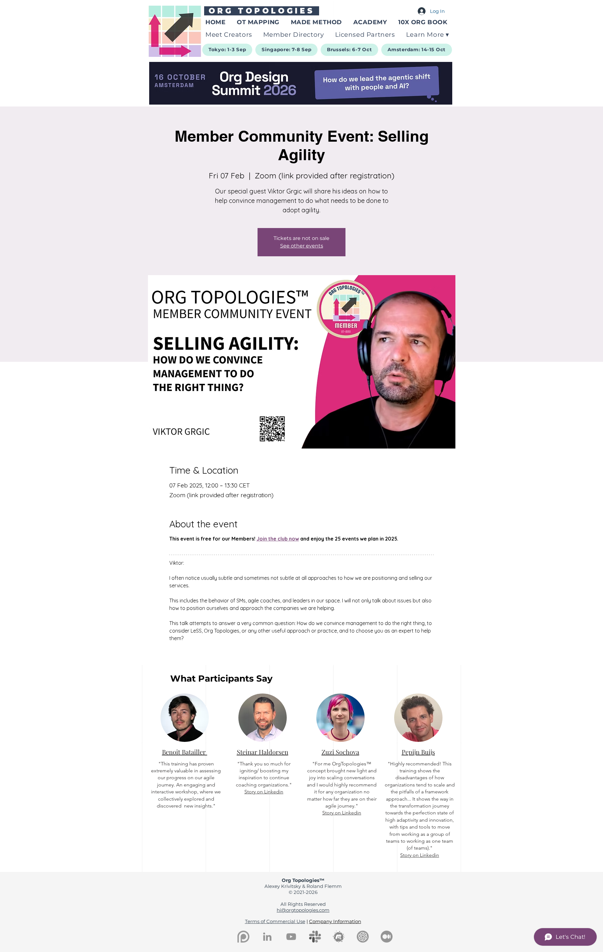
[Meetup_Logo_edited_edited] (339, 937)
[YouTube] (291, 937)
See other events (301, 246)
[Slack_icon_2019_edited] (315, 937)
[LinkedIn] (267, 937)
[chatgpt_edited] (363, 937)
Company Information (335, 921)
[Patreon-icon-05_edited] (243, 937)
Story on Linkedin (263, 792)
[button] (428, 34)
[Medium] (387, 937)
